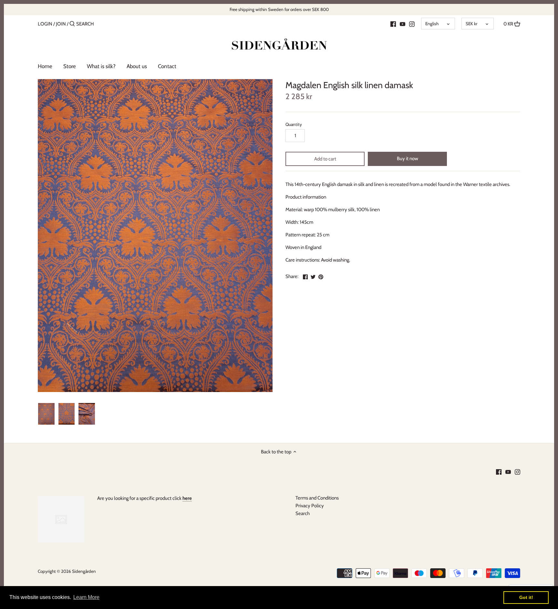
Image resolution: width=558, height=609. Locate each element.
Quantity (293, 124)
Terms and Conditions (317, 498)
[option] (46, 414)
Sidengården (84, 571)
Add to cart (325, 159)
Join (61, 24)
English (432, 23)
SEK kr (471, 23)
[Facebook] (393, 23)
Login (45, 24)
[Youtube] (402, 23)
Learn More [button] (86, 597)
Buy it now (407, 158)
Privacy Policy (309, 506)
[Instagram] (412, 23)
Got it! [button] (526, 597)
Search (302, 513)
